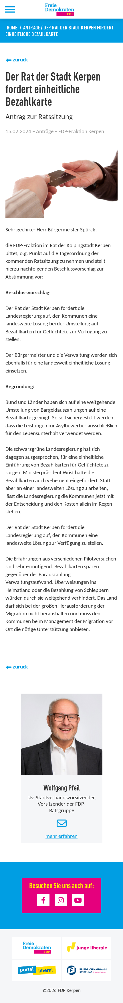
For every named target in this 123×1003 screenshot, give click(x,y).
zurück (20, 60)
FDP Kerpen (69, 990)
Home (12, 27)
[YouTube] (78, 900)
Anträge (31, 27)
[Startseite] (63, 9)
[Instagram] (61, 900)
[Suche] (25, 9)
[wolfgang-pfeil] (61, 734)
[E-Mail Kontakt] (61, 823)
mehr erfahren (61, 836)
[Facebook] (43, 900)
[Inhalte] (10, 9)
